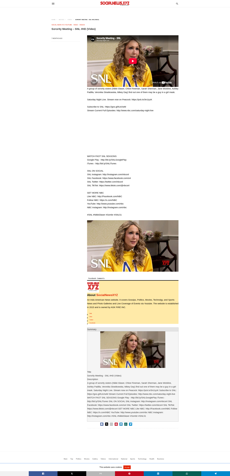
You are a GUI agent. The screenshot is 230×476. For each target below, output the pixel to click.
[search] (177, 3)
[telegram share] (130, 424)
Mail (90, 313)
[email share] (111, 424)
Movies (61, 19)
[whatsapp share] (125, 424)
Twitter (91, 319)
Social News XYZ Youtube (62, 25)
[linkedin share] (121, 424)
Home (54, 19)
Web (90, 316)
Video (70, 19)
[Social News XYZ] (114, 3)
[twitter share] (106, 424)
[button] (132, 246)
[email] (100, 473)
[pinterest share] (116, 424)
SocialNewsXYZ (107, 295)
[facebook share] (101, 424)
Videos (82, 25)
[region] (115, 12)
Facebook (92, 323)
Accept (127, 467)
